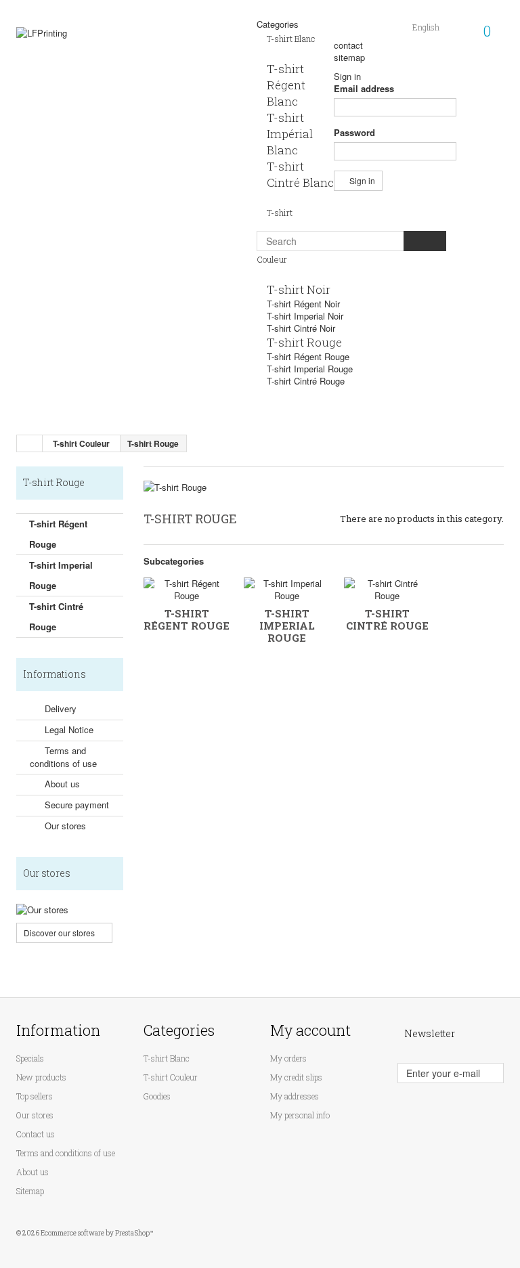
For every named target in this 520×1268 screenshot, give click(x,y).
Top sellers (34, 1096)
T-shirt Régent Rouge (308, 356)
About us (61, 783)
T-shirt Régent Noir (303, 303)
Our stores (64, 825)
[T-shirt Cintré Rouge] (387, 589)
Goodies (157, 1096)
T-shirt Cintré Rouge (306, 380)
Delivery (59, 708)
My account (310, 1030)
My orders (288, 1058)
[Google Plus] (484, 1102)
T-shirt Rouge (304, 342)
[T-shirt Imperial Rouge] (287, 589)
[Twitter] (407, 1102)
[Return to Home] (30, 443)
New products (41, 1077)
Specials (30, 1058)
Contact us (35, 1134)
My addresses (294, 1096)
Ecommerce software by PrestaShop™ (97, 1233)
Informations (54, 674)
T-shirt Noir (298, 289)
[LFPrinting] (90, 66)
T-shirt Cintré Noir (301, 328)
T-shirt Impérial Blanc (290, 134)
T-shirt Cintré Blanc (300, 174)
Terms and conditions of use (63, 757)
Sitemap (30, 1190)
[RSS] (459, 1102)
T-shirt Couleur (171, 1077)
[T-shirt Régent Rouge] (187, 589)
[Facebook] (433, 1102)
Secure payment (75, 804)
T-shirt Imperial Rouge (310, 368)
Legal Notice (67, 729)
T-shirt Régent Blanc (286, 85)
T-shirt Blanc (291, 38)
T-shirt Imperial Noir (305, 315)
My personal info (300, 1115)
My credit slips (296, 1077)
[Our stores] (69, 910)
